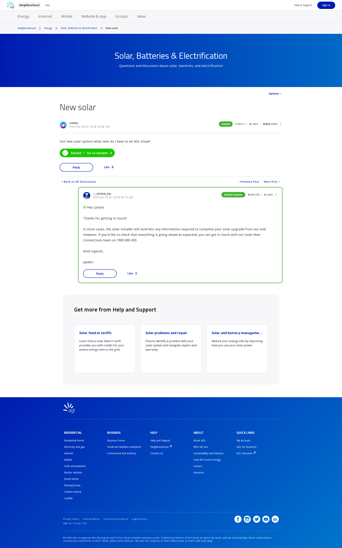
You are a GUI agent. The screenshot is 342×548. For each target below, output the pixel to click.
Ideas (141, 16)
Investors (198, 472)
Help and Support (160, 440)
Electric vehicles (73, 472)
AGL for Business (246, 447)
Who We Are (200, 447)
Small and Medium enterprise (124, 447)
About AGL (199, 440)
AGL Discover (244, 453)
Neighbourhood (29, 5)
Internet (45, 16)
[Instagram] (247, 519)
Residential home (74, 440)
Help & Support (303, 5)
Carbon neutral (72, 491)
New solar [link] (112, 28)
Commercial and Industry (121, 453)
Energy (23, 16)
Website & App (93, 16)
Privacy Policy (71, 519)
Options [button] (274, 93)
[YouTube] (266, 519)
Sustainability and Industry (208, 453)
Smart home (71, 479)
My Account (243, 440)
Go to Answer (97, 153)
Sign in (326, 5)
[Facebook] (238, 519)
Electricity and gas (74, 447)
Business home (116, 440)
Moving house (72, 485)
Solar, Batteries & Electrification (79, 28)
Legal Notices (139, 519)
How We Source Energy (207, 459)
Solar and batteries (75, 466)
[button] (281, 124)
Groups (121, 16)
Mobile (66, 16)
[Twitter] (256, 519)
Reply (76, 167)
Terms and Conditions (115, 519)
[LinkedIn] (275, 519)
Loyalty (68, 498)
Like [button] (107, 167)
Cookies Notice (91, 519)
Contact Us (156, 453)
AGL (47, 5)
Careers (197, 466)
